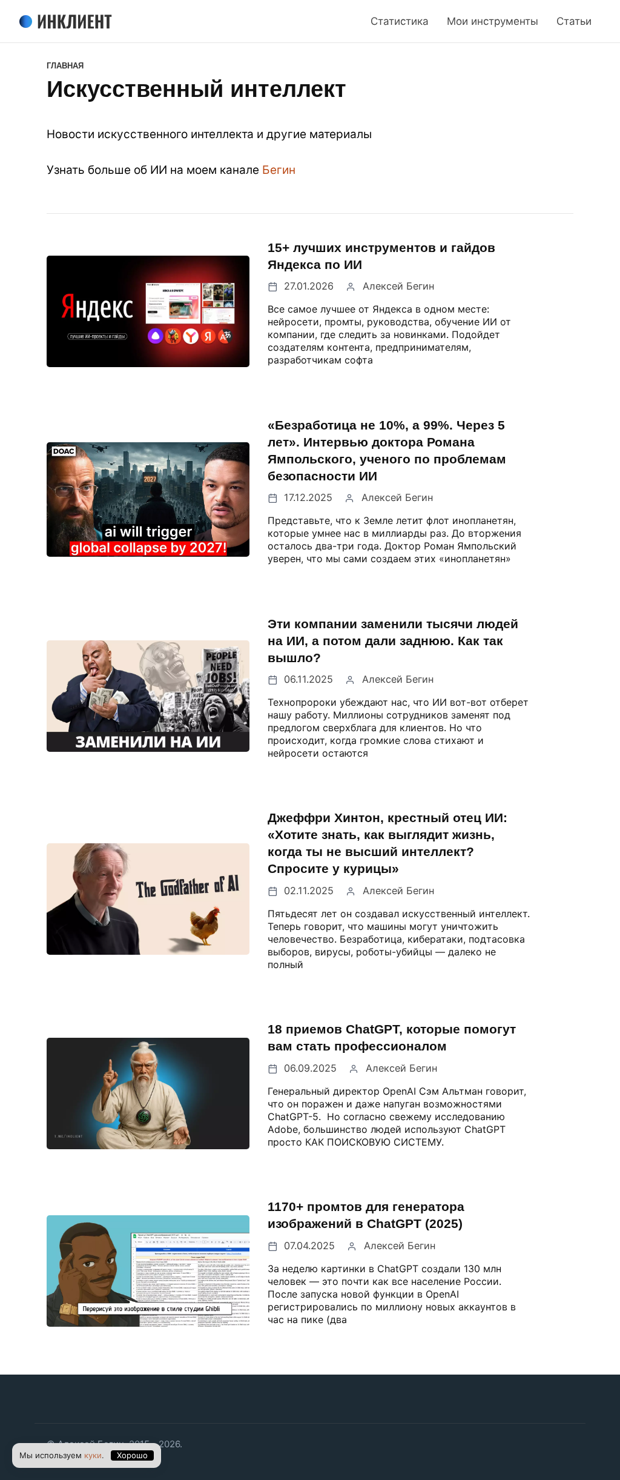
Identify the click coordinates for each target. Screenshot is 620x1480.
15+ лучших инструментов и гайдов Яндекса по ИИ (381, 256)
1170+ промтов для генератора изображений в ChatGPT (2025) (366, 1215)
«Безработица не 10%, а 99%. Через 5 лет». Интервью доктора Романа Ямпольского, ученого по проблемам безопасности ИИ (387, 450)
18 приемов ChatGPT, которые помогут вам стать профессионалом (392, 1037)
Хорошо (132, 1455)
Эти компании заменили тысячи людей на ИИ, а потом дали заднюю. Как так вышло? (393, 641)
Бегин (278, 170)
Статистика (400, 21)
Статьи (574, 21)
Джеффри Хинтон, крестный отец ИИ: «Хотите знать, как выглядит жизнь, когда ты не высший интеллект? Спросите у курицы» (387, 843)
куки (93, 1455)
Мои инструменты (492, 21)
